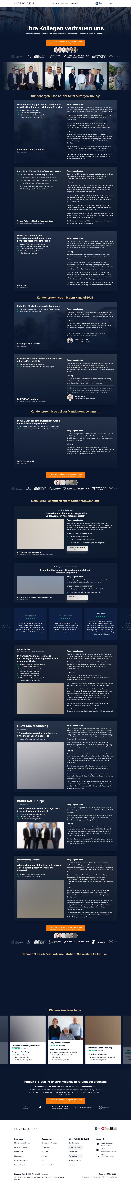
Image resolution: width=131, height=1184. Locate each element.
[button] (119, 624)
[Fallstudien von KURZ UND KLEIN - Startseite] (20, 1048)
